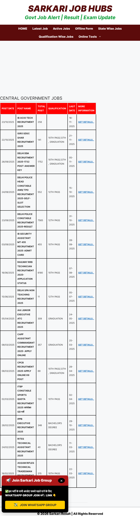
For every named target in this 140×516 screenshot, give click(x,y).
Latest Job (40, 28)
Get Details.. (86, 122)
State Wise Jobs (110, 28)
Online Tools (88, 36)
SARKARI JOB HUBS (70, 8)
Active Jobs (61, 28)
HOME (22, 28)
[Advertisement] (70, 66)
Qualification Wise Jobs (56, 36)
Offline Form (84, 28)
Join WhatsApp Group (35, 505)
